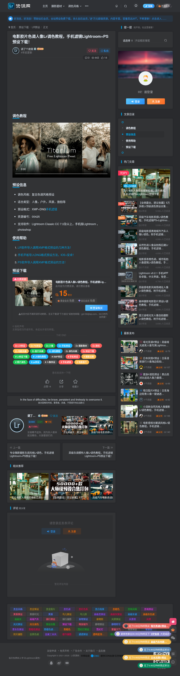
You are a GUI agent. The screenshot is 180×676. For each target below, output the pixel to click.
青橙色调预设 (51, 629)
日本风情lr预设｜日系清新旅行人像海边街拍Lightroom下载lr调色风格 (154, 361)
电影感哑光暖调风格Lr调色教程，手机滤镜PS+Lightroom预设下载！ (154, 426)
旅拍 (97, 345)
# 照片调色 (20, 361)
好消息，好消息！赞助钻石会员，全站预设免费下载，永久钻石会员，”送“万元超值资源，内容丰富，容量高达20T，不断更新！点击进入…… (90, 18)
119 (49, 421)
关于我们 (90, 650)
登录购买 (98, 308)
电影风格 (22, 351)
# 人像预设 (50, 361)
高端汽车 (34, 619)
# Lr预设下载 (21, 356)
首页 (13, 27)
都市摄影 (67, 634)
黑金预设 (34, 609)
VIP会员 (155, 657)
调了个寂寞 (27, 49)
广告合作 (77, 650)
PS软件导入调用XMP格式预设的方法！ (42, 262)
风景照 (132, 619)
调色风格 (73, 6)
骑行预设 (50, 619)
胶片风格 (39, 351)
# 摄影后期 (89, 356)
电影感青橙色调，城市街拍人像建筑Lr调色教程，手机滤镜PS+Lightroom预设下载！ (153, 264)
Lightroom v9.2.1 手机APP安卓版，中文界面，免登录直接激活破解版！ (153, 276)
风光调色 (34, 624)
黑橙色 (116, 609)
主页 (45, 6)
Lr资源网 (75, 655)
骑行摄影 (67, 619)
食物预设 (83, 619)
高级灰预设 (116, 614)
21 (41, 421)
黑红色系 (83, 609)
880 (33, 421)
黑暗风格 (132, 609)
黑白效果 (99, 609)
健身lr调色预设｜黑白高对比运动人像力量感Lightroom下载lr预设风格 (154, 377)
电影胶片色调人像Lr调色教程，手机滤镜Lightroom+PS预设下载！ (60, 38)
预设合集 (50, 624)
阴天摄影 (17, 634)
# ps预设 (35, 361)
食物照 (99, 619)
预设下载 (24, 27)
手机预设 (66, 345)
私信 (106, 50)
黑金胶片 (50, 609)
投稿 (150, 5)
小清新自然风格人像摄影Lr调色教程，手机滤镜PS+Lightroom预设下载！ (154, 410)
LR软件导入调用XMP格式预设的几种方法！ (45, 247)
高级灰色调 (149, 614)
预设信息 (131, 134)
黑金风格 (17, 609)
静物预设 (99, 624)
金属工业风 (50, 634)
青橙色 (67, 629)
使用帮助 (131, 140)
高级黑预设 (99, 614)
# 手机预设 (73, 356)
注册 (73, 531)
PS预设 (37, 345)
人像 (51, 345)
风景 (148, 619)
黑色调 (67, 609)
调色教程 (56, 351)
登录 (52, 531)
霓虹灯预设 (83, 629)
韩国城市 (83, 624)
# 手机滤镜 (66, 361)
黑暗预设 (148, 609)
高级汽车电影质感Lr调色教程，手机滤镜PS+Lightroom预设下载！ (154, 220)
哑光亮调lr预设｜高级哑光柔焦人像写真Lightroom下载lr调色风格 (154, 345)
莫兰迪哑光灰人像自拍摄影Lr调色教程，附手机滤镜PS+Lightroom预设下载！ (153, 318)
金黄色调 (34, 634)
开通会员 (165, 5)
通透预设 (83, 634)
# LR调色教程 (39, 356)
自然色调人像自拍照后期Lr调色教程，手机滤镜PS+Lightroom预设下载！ (153, 248)
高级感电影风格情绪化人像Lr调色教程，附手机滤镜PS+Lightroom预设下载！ (153, 290)
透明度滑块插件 (100, 634)
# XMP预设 (57, 356)
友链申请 (51, 650)
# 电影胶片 (82, 361)
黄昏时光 (34, 614)
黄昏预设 (17, 614)
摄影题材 (56, 6)
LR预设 (36, 27)
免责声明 (64, 650)
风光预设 (17, 624)
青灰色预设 (18, 629)
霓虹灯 (99, 629)
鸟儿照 (83, 614)
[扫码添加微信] (172, 637)
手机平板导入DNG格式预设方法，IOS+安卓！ (46, 255)
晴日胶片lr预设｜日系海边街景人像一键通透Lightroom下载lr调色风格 (154, 394)
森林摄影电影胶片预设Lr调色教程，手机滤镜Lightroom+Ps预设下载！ (153, 304)
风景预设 (116, 619)
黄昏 (50, 614)
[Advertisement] (61, 85)
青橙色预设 (34, 629)
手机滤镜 (51, 209)
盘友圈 (101, 650)
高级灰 (18, 619)
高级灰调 (132, 614)
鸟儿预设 (67, 614)
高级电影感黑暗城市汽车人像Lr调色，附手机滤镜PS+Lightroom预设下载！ (153, 234)
